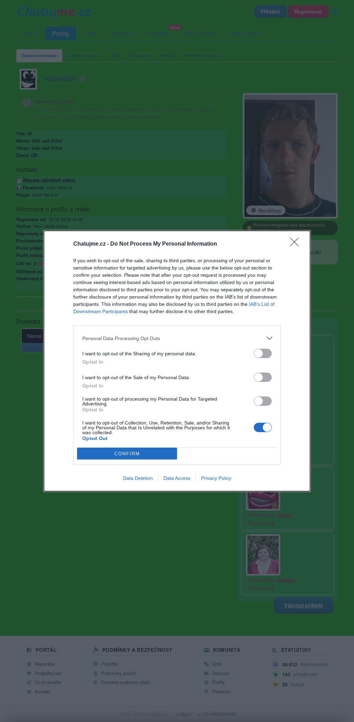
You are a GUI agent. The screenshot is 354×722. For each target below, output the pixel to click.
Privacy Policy (216, 478)
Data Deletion (138, 478)
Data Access (177, 478)
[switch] (263, 353)
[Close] (296, 244)
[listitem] (177, 338)
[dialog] (177, 361)
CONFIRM (127, 453)
